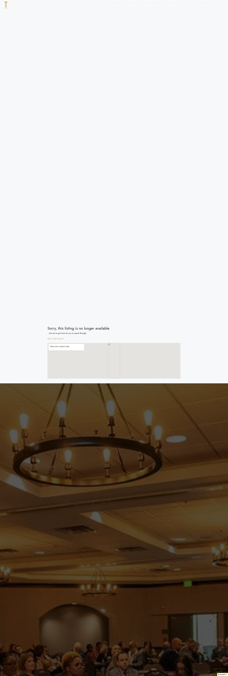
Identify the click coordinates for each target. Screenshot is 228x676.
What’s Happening (174, 5)
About (190, 5)
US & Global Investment (151, 5)
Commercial (116, 5)
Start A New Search (56, 338)
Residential (131, 5)
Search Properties (205, 5)
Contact (219, 5)
